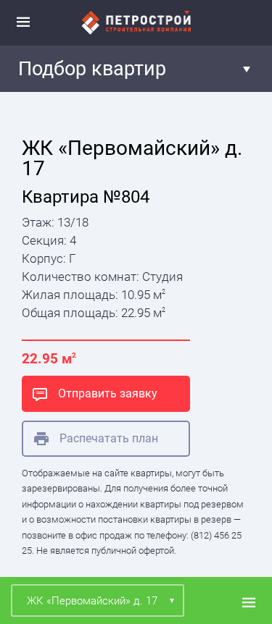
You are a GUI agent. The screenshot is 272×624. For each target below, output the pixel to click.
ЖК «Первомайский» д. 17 (92, 600)
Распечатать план (108, 438)
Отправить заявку (107, 393)
